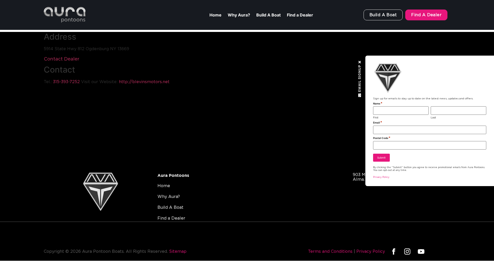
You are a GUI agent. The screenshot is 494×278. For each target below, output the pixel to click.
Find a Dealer (300, 15)
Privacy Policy (370, 251)
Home (215, 15)
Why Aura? (239, 15)
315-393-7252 (66, 82)
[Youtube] (421, 251)
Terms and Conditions (330, 251)
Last (433, 117)
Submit (381, 157)
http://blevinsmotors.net (144, 82)
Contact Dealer (61, 59)
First (375, 117)
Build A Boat (268, 15)
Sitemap (178, 251)
